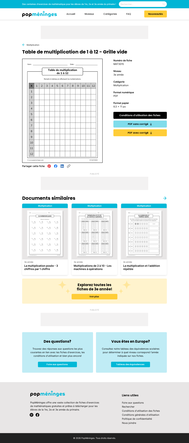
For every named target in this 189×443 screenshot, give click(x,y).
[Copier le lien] (68, 166)
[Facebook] (55, 166)
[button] (91, 14)
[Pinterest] (49, 166)
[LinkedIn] (62, 166)
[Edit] (163, 198)
